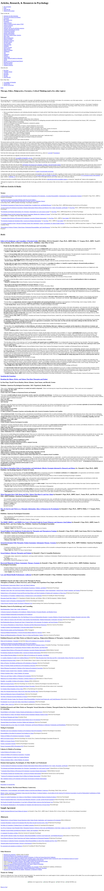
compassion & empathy (9, 31)
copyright (6, 73)
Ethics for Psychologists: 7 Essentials (9, 641)
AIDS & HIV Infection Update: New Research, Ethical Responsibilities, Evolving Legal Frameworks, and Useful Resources (31, 699)
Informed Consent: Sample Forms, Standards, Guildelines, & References (18, 670)
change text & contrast (9, 10)
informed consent (8, 42)
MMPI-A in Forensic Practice (8, 741)
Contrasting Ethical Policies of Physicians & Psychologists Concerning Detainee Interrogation (23, 650)
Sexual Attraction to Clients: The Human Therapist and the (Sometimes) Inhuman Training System (24, 714)
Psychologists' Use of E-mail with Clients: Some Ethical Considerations (18, 701)
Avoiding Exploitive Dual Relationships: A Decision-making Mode (17, 627)
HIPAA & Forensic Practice (7, 683)
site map (6, 76)
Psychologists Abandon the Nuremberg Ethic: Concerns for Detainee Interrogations (21, 220)
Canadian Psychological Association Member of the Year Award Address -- (19, 200)
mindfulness (6, 51)
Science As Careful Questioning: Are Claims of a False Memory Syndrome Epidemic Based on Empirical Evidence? (29, 797)
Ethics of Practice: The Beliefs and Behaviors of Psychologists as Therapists (19, 663)
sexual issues (7, 57)
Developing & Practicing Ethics (8, 660)
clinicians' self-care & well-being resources (14, 28)
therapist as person (8, 62)
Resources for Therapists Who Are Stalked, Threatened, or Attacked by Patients (23, 869)
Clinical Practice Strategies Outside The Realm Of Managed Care (16, 603)
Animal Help (7, 83)
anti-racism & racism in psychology (12, 17)
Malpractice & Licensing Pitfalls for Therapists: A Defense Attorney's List (18, 678)
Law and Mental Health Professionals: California (16, 575)
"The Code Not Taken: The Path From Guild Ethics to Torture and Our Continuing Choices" (23, 201)
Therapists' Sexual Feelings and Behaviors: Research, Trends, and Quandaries (19, 830)
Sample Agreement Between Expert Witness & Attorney (14, 811)
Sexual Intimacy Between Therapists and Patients (16, 553)
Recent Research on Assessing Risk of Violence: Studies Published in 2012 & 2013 (24, 860)
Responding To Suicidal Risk (8, 784)
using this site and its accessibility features (57, 179)
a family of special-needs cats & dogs (44, 171)
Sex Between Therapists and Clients (9, 717)
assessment (6, 18)
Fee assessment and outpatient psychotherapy (12, 846)
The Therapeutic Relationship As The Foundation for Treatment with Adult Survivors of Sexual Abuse (25, 804)
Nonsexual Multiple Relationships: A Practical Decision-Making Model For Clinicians (21, 632)
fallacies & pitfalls (8, 39)
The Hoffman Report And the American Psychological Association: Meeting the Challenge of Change (25, 214)
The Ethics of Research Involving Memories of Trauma (14, 696)
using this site (7, 9)
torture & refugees (8, 64)
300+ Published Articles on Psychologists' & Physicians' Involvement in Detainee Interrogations (24, 778)
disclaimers (56, 153)
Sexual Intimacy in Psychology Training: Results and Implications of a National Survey (21, 712)
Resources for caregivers (9, 854)
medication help (7, 44)
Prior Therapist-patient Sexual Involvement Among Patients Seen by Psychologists (20, 719)
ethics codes (6, 36)
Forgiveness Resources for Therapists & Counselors (16, 856)
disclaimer (6, 74)
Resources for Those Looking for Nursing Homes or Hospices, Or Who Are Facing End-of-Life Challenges (29, 857)
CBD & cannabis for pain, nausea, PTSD (14, 24)
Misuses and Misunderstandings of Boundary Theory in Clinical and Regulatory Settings (22, 635)
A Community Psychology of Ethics (9, 833)
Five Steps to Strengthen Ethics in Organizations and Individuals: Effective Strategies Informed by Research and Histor (38, 468)
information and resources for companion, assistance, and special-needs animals (42, 164)
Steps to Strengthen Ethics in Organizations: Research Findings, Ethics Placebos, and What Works (24, 647)
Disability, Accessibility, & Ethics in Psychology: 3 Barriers (15, 681)
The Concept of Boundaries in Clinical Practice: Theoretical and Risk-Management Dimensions (24, 624)
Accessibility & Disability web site (24, 158)
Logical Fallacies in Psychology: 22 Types (11, 752)
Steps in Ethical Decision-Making (9, 655)
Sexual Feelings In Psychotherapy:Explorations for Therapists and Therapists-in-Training (29, 531)
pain (5, 53)
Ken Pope (6, 70)
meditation (6, 46)
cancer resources (8, 22)
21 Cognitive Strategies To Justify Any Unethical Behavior (15, 658)
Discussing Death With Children (8, 598)
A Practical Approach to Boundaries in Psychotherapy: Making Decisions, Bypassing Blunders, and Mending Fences (29, 612)
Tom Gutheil (66, 218)
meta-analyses (7, 48)
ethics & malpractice (8, 38)
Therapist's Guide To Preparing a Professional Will (13, 600)
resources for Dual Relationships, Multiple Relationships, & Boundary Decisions (27, 868)
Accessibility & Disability (10, 82)
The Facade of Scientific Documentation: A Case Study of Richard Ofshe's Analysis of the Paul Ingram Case (27, 802)
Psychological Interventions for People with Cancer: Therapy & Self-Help (25, 864)
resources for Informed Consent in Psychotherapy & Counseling (23, 866)
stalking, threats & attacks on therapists (13, 58)
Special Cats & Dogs (9, 85)
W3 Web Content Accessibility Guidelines (46, 175)
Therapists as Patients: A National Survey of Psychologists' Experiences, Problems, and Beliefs (23, 588)
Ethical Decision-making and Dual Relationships (12, 630)
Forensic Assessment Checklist (8, 743)
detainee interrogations (9, 33)
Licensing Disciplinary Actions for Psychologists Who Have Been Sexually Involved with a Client (24, 822)
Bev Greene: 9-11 (8, 20)
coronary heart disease (9, 32)
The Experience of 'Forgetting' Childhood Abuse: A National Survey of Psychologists (21, 595)
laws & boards (7, 43)
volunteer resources (8, 65)
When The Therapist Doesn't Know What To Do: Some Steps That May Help (19, 691)
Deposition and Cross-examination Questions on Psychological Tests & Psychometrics (21, 730)
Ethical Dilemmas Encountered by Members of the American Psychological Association (22, 668)
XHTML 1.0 (12, 176)
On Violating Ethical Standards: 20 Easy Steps (12, 689)
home (5, 8)
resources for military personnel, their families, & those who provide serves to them (28, 861)
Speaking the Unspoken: (8, 376)
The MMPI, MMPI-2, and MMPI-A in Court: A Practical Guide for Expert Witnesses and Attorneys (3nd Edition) (36, 522)
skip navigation (7, 6)
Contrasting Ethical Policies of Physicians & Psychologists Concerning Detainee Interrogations (24, 218)
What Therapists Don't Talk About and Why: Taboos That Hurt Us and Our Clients (27, 494)
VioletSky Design (8, 71)
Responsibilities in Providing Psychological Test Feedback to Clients (17, 733)
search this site (7, 77)
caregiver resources (8, 25)
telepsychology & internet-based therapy (13, 61)
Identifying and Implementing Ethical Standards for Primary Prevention (18, 686)
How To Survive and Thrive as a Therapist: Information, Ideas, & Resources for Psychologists (30, 509)
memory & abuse (8, 47)
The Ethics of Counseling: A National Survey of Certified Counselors (17, 825)
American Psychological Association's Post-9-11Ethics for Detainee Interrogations (20, 776)
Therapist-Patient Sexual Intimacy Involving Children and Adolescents (17, 722)
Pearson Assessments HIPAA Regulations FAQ (12, 746)
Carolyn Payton (7, 27)
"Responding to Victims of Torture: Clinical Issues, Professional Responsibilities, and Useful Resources (25, 227)
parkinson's (6, 54)
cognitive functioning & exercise (11, 29)
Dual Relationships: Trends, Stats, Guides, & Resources (14, 609)
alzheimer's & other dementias (11, 16)
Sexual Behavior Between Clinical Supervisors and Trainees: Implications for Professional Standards (25, 838)
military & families (8, 50)
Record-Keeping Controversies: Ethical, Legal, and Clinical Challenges (18, 585)
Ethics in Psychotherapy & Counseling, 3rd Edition (36, 655)
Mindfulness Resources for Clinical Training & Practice (17, 865)
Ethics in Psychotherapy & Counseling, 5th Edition (37, 641)
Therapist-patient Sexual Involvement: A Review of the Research (16, 843)
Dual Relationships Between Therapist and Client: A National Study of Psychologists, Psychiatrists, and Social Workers (29, 622)
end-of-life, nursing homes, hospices (12, 35)
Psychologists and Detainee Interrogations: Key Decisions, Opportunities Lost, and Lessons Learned (25, 211)
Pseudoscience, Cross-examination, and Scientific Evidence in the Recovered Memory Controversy (24, 790)
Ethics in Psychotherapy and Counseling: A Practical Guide (19, 241)
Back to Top (4, 887)
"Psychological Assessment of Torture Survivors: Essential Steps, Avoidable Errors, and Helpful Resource (26, 205)
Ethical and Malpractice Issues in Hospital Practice (13, 694)
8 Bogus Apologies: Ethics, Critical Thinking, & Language (15, 673)
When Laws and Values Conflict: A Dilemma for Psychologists (16, 676)
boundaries (6, 21)
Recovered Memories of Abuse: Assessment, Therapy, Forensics (20, 563)
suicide (5, 59)
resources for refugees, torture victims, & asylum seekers (26, 862)
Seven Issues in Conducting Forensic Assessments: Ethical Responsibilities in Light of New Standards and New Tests (29, 840)
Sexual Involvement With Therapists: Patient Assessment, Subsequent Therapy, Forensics (28, 543)
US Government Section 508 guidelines (90, 175)
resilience (6, 55)
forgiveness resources (9, 40)
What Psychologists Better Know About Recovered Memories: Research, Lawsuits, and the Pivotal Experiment (27, 799)
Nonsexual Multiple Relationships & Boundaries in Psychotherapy (16, 614)
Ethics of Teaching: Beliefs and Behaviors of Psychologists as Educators (18, 665)
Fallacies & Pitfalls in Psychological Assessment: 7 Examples (15, 736)
